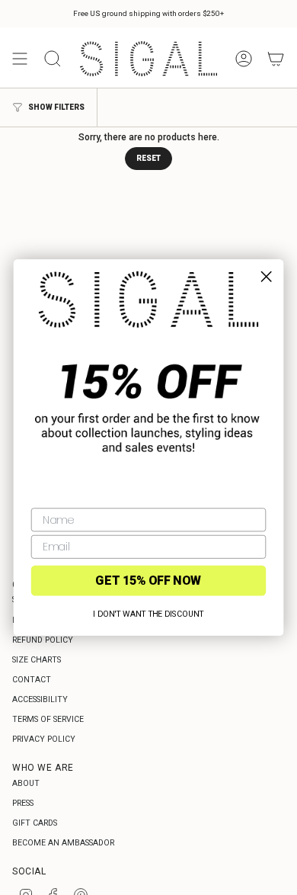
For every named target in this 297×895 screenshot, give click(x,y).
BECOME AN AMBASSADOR (63, 843)
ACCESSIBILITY (40, 699)
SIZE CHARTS (36, 660)
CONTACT (31, 680)
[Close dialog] (266, 276)
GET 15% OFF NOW (148, 580)
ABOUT (26, 783)
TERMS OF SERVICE (48, 719)
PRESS (23, 803)
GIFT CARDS (34, 823)
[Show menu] (20, 58)
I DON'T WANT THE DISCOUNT (148, 613)
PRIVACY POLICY (43, 739)
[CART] (276, 58)
